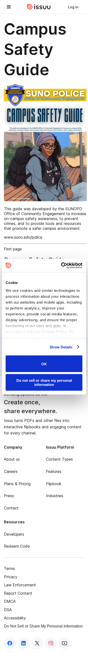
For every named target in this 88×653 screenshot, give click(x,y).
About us (12, 459)
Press (9, 495)
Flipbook (54, 483)
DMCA (10, 601)
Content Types (59, 459)
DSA (8, 609)
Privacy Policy (54, 331)
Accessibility (15, 618)
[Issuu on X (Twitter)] (37, 643)
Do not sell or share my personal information (44, 382)
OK (44, 364)
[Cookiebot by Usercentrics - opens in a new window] (62, 265)
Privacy (10, 576)
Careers (11, 471)
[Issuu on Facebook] (10, 643)
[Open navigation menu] (9, 7)
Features (53, 471)
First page (13, 248)
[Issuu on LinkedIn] (23, 643)
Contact (11, 507)
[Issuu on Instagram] (51, 643)
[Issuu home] (39, 7)
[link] (73, 7)
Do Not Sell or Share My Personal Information (43, 626)
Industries (54, 495)
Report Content (18, 593)
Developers (14, 534)
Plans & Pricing (17, 483)
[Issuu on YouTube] (64, 643)
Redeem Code (17, 546)
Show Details (61, 347)
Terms (9, 568)
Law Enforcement (20, 584)
